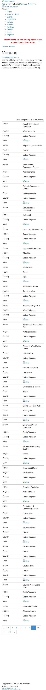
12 (10, 632)
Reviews (10, 27)
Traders (10, 24)
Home (9, 11)
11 (4, 632)
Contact (10, 29)
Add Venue (14, 57)
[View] (26, 140)
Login (9, 32)
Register (10, 34)
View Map (6, 57)
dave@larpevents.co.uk (11, 688)
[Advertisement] (23, 93)
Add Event (6, 4)
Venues (10, 22)
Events (10, 16)
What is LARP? (13, 14)
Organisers (11, 19)
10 (38, 627)
